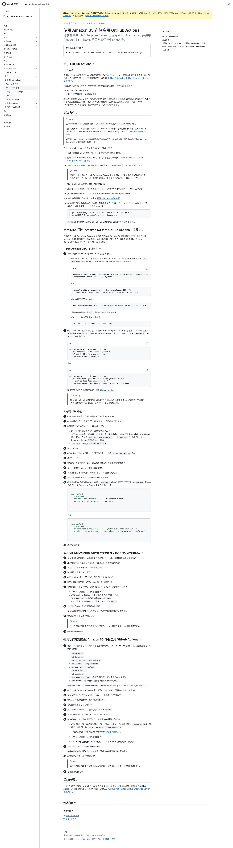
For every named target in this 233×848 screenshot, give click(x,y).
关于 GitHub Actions (77, 64)
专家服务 (106, 839)
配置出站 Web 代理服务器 (108, 198)
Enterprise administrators (18, 16)
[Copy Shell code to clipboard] (147, 268)
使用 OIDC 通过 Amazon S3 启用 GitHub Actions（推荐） (102, 230)
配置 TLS (136, 165)
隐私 (88, 839)
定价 (99, 839)
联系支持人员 (71, 819)
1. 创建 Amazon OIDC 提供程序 (80, 248)
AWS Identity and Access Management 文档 (126, 685)
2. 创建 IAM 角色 (72, 411)
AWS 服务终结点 (112, 732)
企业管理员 (67, 23)
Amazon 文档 (108, 390)
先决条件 (69, 112)
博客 (113, 839)
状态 (94, 839)
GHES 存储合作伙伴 (137, 131)
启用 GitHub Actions (96, 23)
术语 (83, 839)
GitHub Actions (80, 23)
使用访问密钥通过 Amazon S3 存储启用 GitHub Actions (100, 639)
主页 (7, 11)
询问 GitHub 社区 (72, 816)
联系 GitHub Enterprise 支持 (97, 16)
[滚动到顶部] (227, 842)
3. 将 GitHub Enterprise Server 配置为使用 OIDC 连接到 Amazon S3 (101, 552)
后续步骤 (69, 779)
